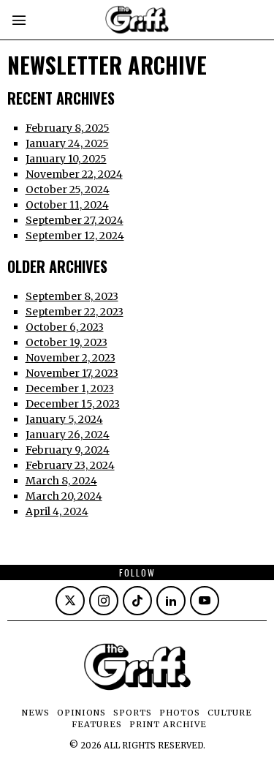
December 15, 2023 (73, 403)
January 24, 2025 (67, 143)
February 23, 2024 (70, 465)
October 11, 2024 (67, 204)
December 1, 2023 (70, 388)
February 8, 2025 (68, 128)
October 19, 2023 (66, 342)
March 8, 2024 (61, 480)
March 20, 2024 (64, 496)
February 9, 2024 (68, 450)
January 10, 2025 (66, 158)
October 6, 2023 (65, 327)
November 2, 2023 (70, 357)
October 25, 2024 (68, 189)
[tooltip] (70, 600)
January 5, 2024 (64, 419)
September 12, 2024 (75, 235)
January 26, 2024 (68, 434)
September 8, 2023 (72, 296)
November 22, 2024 (74, 174)
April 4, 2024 (57, 511)
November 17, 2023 (72, 373)
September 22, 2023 (74, 311)
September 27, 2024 (74, 220)
